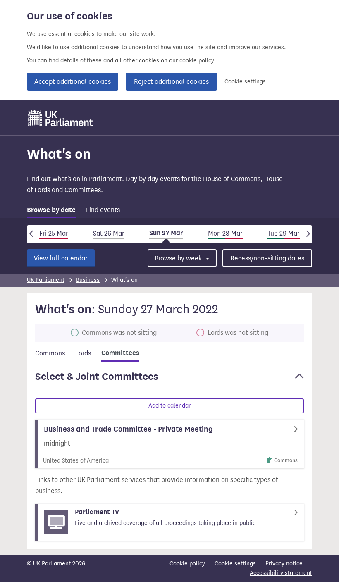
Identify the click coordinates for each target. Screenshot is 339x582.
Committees (120, 353)
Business (88, 280)
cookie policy (196, 60)
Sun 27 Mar (166, 233)
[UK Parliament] (60, 118)
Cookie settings (245, 81)
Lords (83, 353)
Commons (50, 353)
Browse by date (51, 210)
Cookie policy (187, 563)
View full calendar (61, 258)
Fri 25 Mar (53, 233)
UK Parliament (45, 280)
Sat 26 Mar (108, 233)
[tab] (51, 211)
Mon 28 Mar (225, 233)
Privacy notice (284, 563)
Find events (103, 210)
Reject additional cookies (171, 82)
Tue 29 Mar (283, 233)
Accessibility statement (281, 573)
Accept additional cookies (72, 82)
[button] (169, 380)
